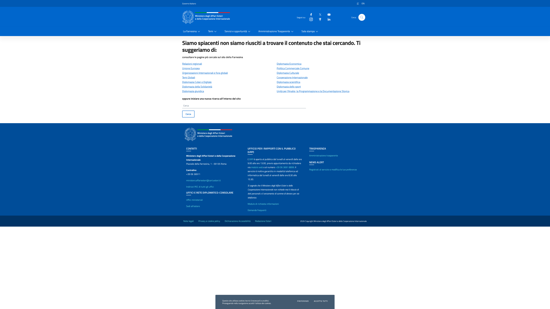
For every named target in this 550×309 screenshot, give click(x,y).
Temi (210, 31)
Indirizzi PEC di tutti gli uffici (200, 186)
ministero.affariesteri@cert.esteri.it (203, 180)
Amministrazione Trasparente (274, 31)
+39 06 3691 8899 (285, 167)
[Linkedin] (328, 19)
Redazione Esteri (263, 221)
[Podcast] (319, 19)
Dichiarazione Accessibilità (238, 221)
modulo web (257, 167)
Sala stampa (308, 31)
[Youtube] (328, 14)
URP (251, 159)
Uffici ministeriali (194, 200)
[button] (361, 17)
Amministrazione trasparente (323, 155)
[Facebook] (310, 14)
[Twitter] (319, 14)
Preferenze (303, 301)
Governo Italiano (189, 3)
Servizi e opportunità (236, 31)
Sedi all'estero (193, 206)
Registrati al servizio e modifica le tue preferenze (333, 169)
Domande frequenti (257, 210)
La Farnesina (190, 31)
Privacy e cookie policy (209, 221)
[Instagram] (310, 19)
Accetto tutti (321, 301)
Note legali (188, 221)
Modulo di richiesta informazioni (263, 204)
